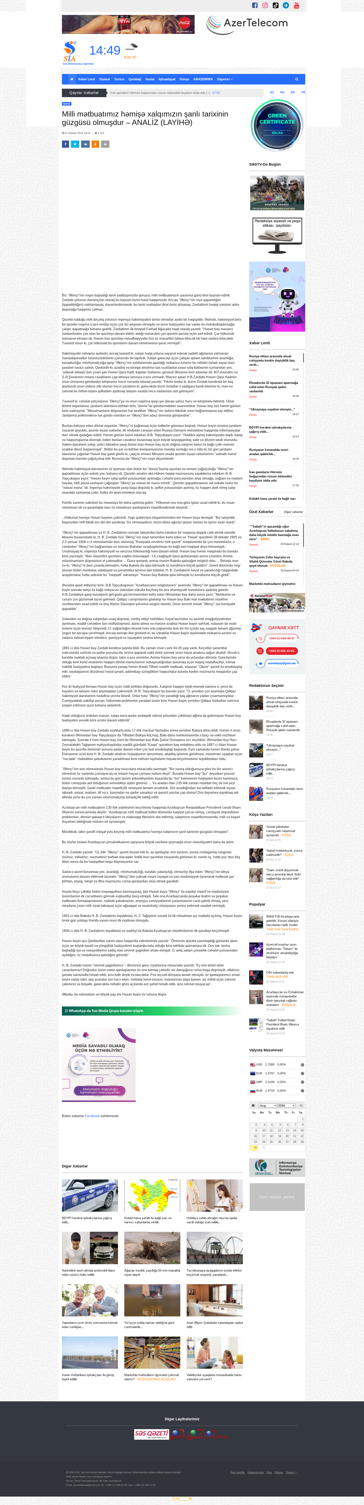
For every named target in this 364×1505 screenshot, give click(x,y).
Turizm (119, 79)
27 (287, 1141)
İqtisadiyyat (167, 79)
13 (287, 1130)
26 (279, 1141)
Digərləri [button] (224, 79)
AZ (272, 92)
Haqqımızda (256, 1472)
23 (255, 1141)
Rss (269, 1472)
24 (263, 1141)
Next (298, 194)
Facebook (92, 1116)
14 (294, 1130)
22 (302, 1136)
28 (294, 1141)
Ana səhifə (237, 1472)
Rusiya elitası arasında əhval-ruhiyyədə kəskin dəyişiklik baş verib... (282, 702)
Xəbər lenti (86, 79)
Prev (255, 194)
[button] (297, 79)
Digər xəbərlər (293, 511)
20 (287, 1136)
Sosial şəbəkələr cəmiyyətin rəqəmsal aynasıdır (280, 831)
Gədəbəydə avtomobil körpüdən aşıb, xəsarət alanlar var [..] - (156, 92)
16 (255, 1136)
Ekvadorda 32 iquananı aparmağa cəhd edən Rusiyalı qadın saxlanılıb (283, 726)
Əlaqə (279, 1472)
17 (263, 1136)
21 (294, 1136)
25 (271, 1141)
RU (282, 92)
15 (302, 1130)
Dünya (184, 79)
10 (263, 1130)
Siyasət (104, 79)
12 (279, 1130)
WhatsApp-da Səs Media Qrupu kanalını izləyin (105, 1011)
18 (271, 1136)
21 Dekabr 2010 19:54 (77, 133)
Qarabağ (134, 79)
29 (302, 1141)
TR (303, 92)
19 (279, 1136)
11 (271, 1130)
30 (255, 1147)
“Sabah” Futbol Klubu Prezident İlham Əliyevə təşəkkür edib (282, 1024)
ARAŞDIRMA (203, 79)
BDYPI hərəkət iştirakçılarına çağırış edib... (280, 769)
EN (293, 92)
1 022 (100, 133)
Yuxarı (290, 1472)
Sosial (149, 79)
